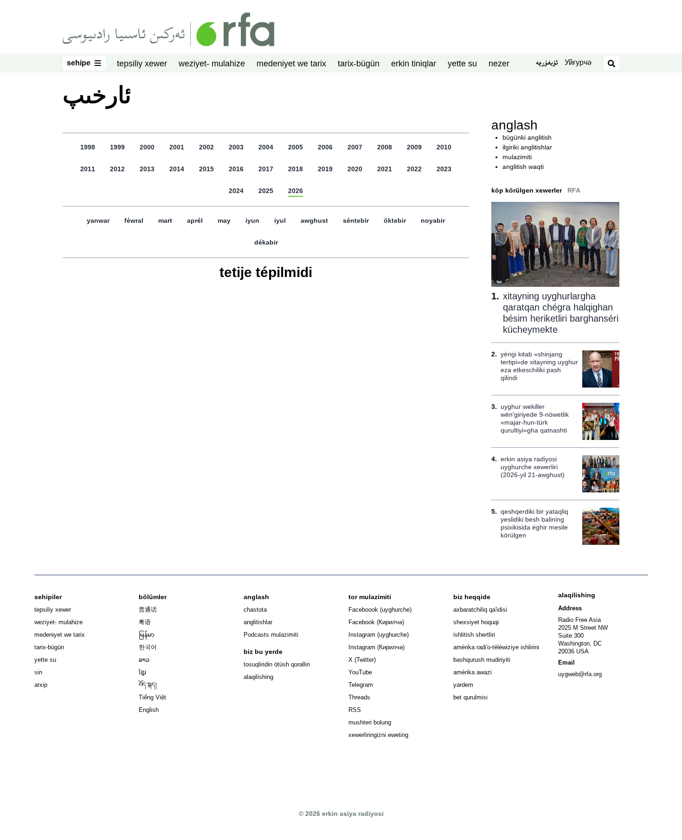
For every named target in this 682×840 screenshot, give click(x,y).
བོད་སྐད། (148, 684)
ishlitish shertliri (474, 634)
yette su (462, 63)
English (149, 709)
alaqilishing (258, 676)
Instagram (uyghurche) (378, 634)
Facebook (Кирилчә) (376, 622)
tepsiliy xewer (142, 63)
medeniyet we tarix (291, 63)
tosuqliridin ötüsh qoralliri (277, 664)
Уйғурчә (578, 62)
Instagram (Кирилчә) (376, 647)
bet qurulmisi (470, 697)
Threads (359, 697)
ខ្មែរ (142, 672)
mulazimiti (517, 157)
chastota (255, 609)
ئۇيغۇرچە (547, 63)
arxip (40, 684)
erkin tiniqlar (413, 63)
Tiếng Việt (152, 697)
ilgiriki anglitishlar (527, 147)
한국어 (148, 647)
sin (38, 672)
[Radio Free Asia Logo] (168, 28)
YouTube (360, 672)
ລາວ (144, 659)
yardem (463, 684)
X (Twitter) (362, 659)
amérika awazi (472, 672)
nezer (499, 63)
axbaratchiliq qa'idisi (480, 609)
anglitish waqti (523, 166)
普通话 (148, 609)
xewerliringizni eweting (378, 734)
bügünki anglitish (527, 137)
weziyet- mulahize (212, 63)
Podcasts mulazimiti (271, 634)
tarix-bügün (359, 63)
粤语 (145, 622)
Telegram (360, 684)
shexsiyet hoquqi (476, 622)
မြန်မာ (146, 634)
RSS (354, 709)
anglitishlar (258, 622)
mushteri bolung (369, 722)
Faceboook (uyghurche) (380, 609)
